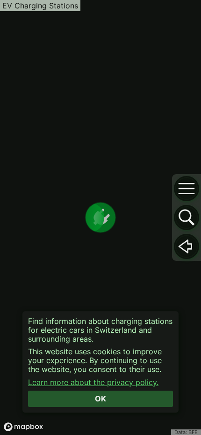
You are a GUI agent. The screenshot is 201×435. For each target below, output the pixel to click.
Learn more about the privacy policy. (93, 382)
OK (100, 398)
